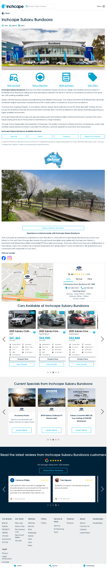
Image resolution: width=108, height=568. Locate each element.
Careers (83, 529)
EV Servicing (59, 529)
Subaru (5, 526)
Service (14, 136)
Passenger (32, 533)
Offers (43, 523)
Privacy (5, 553)
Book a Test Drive (40, 85)
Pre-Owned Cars (20, 530)
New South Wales (19, 536)
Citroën (5, 536)
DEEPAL (5, 533)
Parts (40, 136)
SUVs (30, 529)
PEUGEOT (6, 529)
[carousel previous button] (4, 339)
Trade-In (66, 136)
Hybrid (30, 536)
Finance (70, 523)
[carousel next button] (102, 339)
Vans (30, 539)
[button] (30, 489)
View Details (23, 364)
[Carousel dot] (48, 372)
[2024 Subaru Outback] (83, 319)
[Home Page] (13, 6)
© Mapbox (49, 300)
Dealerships (97, 523)
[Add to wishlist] (36, 332)
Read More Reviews (53, 470)
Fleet (30, 545)
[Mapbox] (7, 299)
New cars (19, 523)
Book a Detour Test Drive (53, 228)
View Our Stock (13, 85)
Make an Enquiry (66, 85)
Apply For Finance (92, 136)
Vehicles (31, 523)
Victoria (18, 541)
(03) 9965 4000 (88, 288)
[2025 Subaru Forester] (23, 319)
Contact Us (84, 526)
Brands (4, 523)
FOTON (5, 542)
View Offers (93, 85)
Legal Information (7, 557)
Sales (68, 279)
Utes (30, 542)
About (82, 523)
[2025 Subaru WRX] (53, 319)
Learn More (23, 430)
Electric (31, 526)
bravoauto (6, 539)
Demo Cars (19, 526)
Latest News (85, 533)
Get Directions (73, 288)
